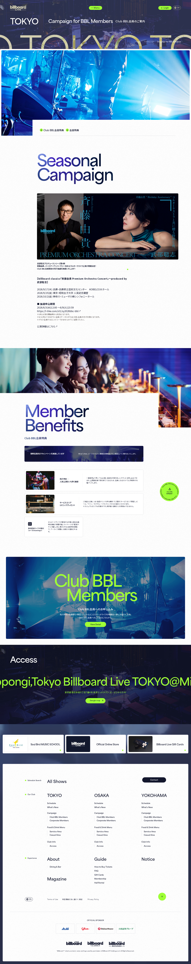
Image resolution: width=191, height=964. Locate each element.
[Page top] (162, 897)
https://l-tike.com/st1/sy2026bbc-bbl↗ (59, 311)
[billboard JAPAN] (74, 943)
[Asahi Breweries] (65, 929)
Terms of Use (52, 899)
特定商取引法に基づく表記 (72, 899)
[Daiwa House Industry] (105, 929)
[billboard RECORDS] (117, 944)
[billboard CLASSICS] (95, 944)
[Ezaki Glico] (85, 929)
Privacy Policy (93, 899)
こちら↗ (53, 326)
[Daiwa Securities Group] (125, 929)
